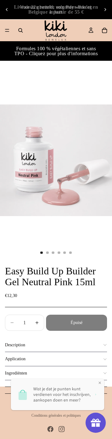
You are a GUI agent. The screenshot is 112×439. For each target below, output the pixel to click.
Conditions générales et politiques (56, 415)
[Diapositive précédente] (7, 9)
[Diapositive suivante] (105, 9)
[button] (56, 345)
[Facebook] (50, 429)
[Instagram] (61, 429)
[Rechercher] (20, 30)
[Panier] (104, 30)
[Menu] (7, 30)
